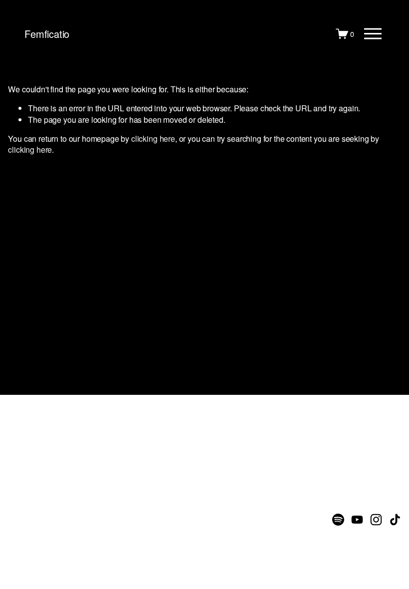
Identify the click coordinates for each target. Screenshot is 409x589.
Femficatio (46, 33)
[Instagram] (376, 520)
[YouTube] (357, 520)
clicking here (153, 138)
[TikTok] (395, 520)
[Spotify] (338, 520)
